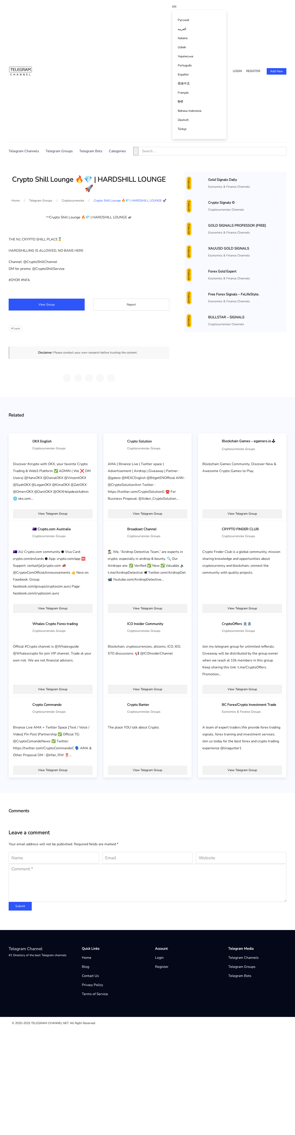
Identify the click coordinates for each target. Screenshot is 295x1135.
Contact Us (90, 975)
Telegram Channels (24, 151)
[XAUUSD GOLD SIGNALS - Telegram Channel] (197, 251)
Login (237, 71)
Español (183, 74)
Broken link (148, 1040)
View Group (46, 305)
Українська (185, 56)
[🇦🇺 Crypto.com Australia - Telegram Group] (21, 532)
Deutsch (183, 120)
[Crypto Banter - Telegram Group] (116, 708)
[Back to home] (20, 71)
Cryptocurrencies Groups (49, 448)
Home (86, 957)
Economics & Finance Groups (241, 712)
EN (174, 7)
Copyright (147, 1047)
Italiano (183, 38)
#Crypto (15, 328)
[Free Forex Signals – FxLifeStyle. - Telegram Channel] (197, 297)
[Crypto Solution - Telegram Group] (116, 444)
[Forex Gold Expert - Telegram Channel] (197, 274)
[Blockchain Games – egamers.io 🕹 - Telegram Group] (211, 444)
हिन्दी (180, 102)
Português (185, 65)
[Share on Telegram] (67, 378)
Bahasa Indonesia (189, 111)
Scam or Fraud (150, 1061)
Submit (20, 906)
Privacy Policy (92, 985)
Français (183, 93)
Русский (183, 20)
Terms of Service (95, 994)
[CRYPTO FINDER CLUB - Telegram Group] (211, 532)
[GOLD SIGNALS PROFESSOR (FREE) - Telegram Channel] (197, 228)
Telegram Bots (90, 151)
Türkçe (182, 129)
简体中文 (184, 84)
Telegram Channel (26, 949)
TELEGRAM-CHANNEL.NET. (50, 1023)
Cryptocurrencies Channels (226, 210)
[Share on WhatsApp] (78, 378)
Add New (276, 71)
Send (195, 1106)
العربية (182, 29)
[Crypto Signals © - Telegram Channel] (197, 205)
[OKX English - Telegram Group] (21, 444)
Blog (85, 966)
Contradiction (150, 1054)
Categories (117, 151)
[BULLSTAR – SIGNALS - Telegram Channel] (197, 320)
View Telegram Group (52, 514)
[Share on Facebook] (100, 378)
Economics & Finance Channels (229, 187)
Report (131, 305)
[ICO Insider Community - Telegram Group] (116, 627)
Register (253, 71)
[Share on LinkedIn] (111, 378)
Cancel (174, 1106)
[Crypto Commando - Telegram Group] (21, 708)
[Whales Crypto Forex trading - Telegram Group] (21, 627)
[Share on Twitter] (89, 378)
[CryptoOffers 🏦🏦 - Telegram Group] (211, 627)
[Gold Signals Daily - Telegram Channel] (197, 183)
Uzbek (182, 47)
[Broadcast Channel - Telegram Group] (116, 532)
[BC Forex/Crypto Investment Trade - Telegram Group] (211, 708)
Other (144, 1033)
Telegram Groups (59, 151)
